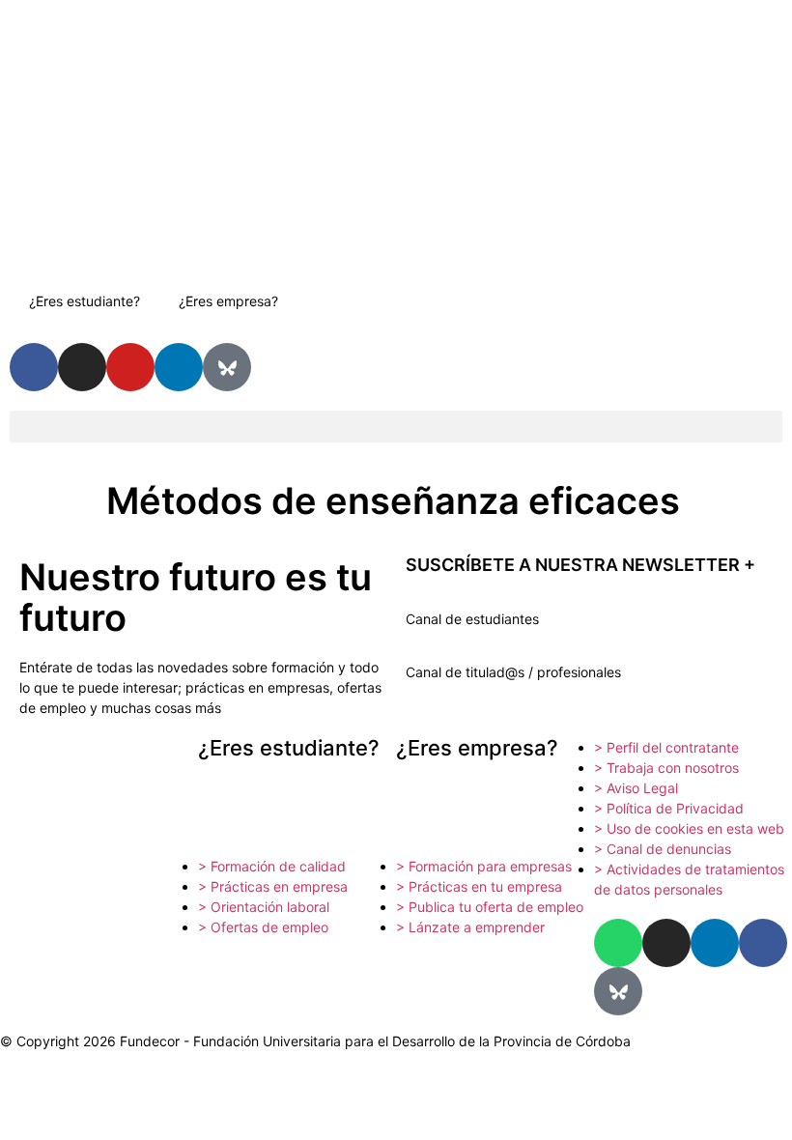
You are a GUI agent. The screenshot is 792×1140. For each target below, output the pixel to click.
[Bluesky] (227, 367)
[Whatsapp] (618, 943)
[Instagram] (82, 367)
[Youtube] (130, 367)
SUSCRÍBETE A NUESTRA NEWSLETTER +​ (580, 565)
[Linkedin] (715, 943)
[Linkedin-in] (179, 367)
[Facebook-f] (34, 367)
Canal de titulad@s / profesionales (513, 672)
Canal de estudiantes (472, 619)
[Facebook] (763, 943)
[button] (396, 426)
